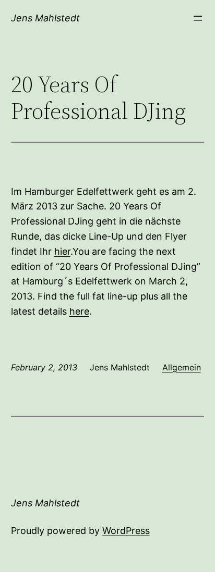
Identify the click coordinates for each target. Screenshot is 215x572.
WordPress (126, 530)
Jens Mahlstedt (45, 18)
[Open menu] (198, 18)
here (79, 311)
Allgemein (181, 367)
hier (62, 251)
